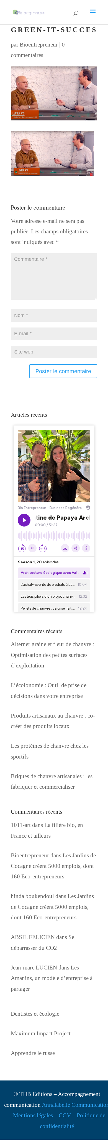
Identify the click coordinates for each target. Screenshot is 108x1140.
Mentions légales (33, 1115)
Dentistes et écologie (35, 1013)
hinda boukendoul (32, 896)
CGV (65, 1115)
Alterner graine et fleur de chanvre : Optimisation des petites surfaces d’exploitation (52, 655)
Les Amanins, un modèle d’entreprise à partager (51, 978)
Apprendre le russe (33, 1053)
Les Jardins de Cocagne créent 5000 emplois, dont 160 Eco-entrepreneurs (53, 866)
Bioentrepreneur (39, 44)
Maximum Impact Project (41, 1033)
